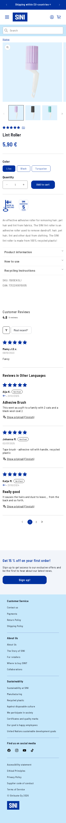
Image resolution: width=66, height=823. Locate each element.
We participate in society (20, 712)
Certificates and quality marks (22, 718)
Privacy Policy (14, 777)
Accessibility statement (19, 764)
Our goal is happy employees (22, 724)
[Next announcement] (59, 5)
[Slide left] (4, 114)
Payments (12, 613)
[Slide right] (62, 114)
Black (24, 168)
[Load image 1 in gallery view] (16, 112)
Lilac (9, 168)
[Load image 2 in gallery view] (32, 112)
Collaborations (14, 669)
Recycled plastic (15, 700)
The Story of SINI (16, 650)
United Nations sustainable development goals (31, 731)
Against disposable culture (21, 706)
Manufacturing (14, 694)
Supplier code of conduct (20, 783)
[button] (7, 17)
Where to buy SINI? (17, 663)
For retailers (13, 656)
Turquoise (41, 168)
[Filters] (6, 330)
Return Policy (14, 619)
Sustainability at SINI (18, 687)
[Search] (6, 30)
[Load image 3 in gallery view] (49, 112)
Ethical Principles (16, 770)
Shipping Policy (15, 626)
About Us (12, 644)
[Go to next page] (43, 522)
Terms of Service (16, 789)
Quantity (8, 177)
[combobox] (36, 30)
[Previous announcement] (6, 5)
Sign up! (24, 580)
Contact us (12, 607)
